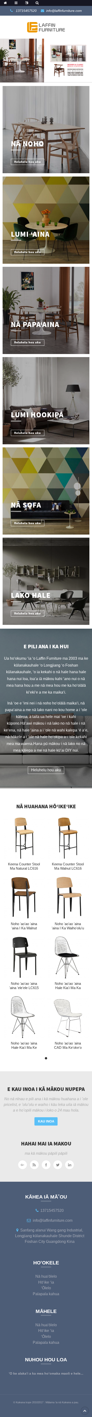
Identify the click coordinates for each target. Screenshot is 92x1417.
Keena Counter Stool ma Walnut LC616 (68, 866)
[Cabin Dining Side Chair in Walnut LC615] (24, 898)
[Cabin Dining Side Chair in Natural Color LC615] (68, 898)
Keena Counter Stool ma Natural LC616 (24, 866)
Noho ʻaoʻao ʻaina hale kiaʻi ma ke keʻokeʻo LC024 (24, 1047)
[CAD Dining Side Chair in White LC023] (68, 1017)
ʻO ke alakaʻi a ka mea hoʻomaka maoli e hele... (46, 1373)
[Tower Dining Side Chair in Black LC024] (68, 957)
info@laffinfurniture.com (64, 11)
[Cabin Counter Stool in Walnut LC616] (68, 838)
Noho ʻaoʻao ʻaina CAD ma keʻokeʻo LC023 (68, 1047)
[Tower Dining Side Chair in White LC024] (24, 1017)
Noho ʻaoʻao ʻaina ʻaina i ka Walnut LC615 (24, 928)
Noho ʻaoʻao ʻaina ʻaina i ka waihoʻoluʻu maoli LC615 (68, 928)
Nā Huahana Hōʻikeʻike (46, 806)
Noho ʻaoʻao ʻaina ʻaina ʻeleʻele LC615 (24, 985)
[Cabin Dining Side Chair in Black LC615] (24, 957)
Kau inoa (46, 1121)
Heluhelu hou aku (46, 770)
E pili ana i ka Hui (46, 646)
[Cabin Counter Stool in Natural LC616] (24, 838)
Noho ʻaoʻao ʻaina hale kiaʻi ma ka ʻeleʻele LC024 (68, 987)
